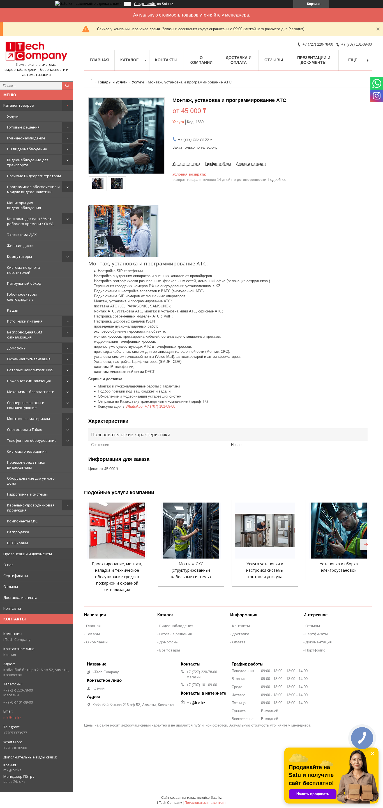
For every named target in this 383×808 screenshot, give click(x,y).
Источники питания (24, 321)
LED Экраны (17, 542)
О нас (8, 564)
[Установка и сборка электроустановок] (339, 531)
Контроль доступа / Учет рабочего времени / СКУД (30, 221)
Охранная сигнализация (28, 358)
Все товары (169, 650)
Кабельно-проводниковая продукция (30, 508)
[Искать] (67, 85)
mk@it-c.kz (12, 717)
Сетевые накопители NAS (30, 369)
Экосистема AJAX (22, 234)
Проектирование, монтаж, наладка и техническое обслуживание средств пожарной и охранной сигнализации (117, 576)
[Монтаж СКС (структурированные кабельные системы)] (191, 531)
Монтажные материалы (28, 418)
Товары (93, 633)
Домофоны (16, 348)
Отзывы (10, 586)
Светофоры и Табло (24, 429)
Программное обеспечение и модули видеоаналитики (33, 189)
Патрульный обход (24, 283)
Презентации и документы (27, 553)
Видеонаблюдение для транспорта (27, 162)
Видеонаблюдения (176, 625)
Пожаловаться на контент (205, 803)
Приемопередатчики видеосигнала (26, 465)
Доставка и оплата (20, 597)
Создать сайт (145, 4)
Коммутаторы (19, 256)
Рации (12, 310)
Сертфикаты (316, 633)
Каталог (129, 60)
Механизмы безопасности (30, 391)
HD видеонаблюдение (27, 148)
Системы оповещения (27, 451)
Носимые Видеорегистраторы (34, 175)
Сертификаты (15, 575)
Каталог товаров (18, 105)
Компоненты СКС (22, 521)
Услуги (13, 116)
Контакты (12, 608)
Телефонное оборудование (32, 440)
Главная (99, 60)
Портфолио (315, 650)
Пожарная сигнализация (29, 380)
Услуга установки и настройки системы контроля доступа (264, 570)
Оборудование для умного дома (31, 481)
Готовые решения (23, 127)
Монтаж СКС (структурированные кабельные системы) (191, 570)
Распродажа (18, 531)
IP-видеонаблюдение (26, 138)
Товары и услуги (113, 82)
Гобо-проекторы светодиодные (22, 297)
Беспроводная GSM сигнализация (24, 335)
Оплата (239, 641)
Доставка (240, 633)
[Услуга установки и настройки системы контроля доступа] (265, 531)
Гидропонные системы (27, 494)
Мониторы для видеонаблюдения (24, 205)
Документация (318, 641)
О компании (201, 60)
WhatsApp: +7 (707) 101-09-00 (150, 406)
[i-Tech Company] (36, 51)
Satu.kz (216, 798)
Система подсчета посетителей (23, 270)
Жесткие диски (20, 245)
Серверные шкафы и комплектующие (25, 405)
